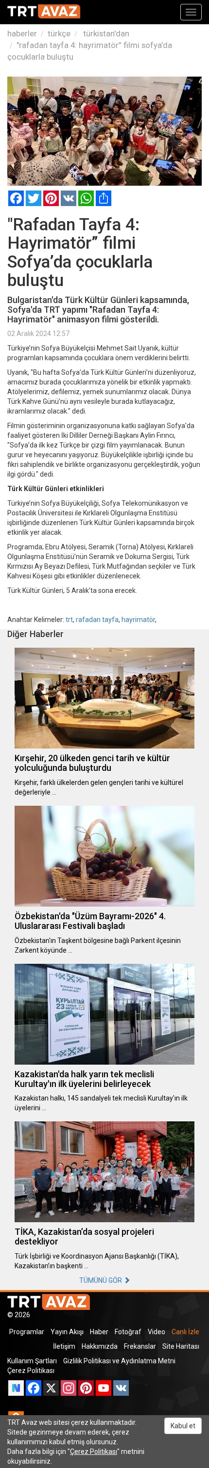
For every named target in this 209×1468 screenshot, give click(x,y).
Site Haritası (180, 1346)
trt (69, 619)
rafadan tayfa (97, 619)
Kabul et (183, 1426)
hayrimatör (138, 619)
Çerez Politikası (30, 1370)
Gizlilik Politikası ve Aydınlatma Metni (119, 1361)
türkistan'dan (105, 33)
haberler (22, 33)
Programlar (26, 1332)
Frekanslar (140, 1346)
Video (156, 1332)
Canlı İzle (185, 1332)
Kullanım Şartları (32, 1361)
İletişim (64, 1346)
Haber (99, 1332)
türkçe (59, 33)
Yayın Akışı (67, 1332)
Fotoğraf (128, 1332)
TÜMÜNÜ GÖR (101, 1280)
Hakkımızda (100, 1346)
